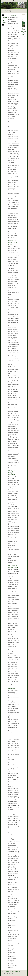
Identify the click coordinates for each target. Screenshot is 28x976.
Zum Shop (23, 35)
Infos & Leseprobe (23, 30)
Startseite (5, 12)
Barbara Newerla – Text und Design (11, 971)
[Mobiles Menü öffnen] (13, 0)
